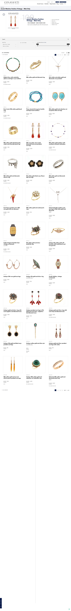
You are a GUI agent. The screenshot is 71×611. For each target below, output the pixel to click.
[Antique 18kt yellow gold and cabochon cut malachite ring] (35, 364)
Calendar (46, 3)
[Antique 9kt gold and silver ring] (35, 264)
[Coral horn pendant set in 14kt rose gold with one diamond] (13, 195)
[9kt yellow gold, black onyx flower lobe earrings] (35, 163)
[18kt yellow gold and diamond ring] (35, 64)
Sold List (53, 20)
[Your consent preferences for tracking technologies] (69, 609)
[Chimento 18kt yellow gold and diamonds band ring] (58, 364)
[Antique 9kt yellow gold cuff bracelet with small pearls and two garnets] (58, 230)
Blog (58, 3)
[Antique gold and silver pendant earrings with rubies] (58, 330)
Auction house (40, 3)
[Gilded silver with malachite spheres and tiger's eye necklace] (13, 64)
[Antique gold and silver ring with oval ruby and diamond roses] (58, 297)
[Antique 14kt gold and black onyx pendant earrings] (13, 330)
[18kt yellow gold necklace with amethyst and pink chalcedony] (58, 130)
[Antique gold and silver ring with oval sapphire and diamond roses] (13, 297)
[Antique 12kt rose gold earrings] (13, 264)
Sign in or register (55, 19)
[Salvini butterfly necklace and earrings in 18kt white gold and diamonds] (58, 195)
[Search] (65, 4)
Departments (53, 3)
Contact (61, 3)
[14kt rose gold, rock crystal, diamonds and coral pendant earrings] (35, 130)
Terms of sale (54, 24)
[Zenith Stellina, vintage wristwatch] (58, 264)
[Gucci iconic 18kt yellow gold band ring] (13, 96)
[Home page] (11, 2)
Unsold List (54, 22)
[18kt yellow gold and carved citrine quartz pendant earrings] (13, 364)
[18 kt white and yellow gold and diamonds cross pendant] (58, 64)
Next (65, 54)
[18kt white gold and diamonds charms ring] (13, 163)
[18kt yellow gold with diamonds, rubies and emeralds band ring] (13, 130)
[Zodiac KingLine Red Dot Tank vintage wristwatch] (13, 230)
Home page (2, 7)
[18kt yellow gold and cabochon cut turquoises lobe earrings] (58, 96)
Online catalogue (55, 23)
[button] (52, 2)
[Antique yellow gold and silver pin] (35, 330)
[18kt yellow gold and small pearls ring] (35, 195)
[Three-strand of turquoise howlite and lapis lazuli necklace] (35, 96)
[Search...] (68, 39)
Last (68, 54)
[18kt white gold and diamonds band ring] (58, 163)
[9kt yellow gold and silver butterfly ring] (35, 230)
